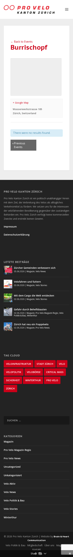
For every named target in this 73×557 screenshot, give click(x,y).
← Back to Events (22, 41)
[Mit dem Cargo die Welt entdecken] (8, 298)
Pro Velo (52, 380)
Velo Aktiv (9, 483)
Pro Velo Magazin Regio (47, 313)
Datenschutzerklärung (17, 234)
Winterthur (32, 315)
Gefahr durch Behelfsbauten (30, 309)
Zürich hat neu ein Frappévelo (31, 324)
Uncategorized (12, 466)
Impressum (10, 226)
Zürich (10, 388)
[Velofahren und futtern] (8, 284)
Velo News (41, 271)
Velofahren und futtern (27, 281)
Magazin (31, 271)
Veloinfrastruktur (18, 363)
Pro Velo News (43, 327)
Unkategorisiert (13, 475)
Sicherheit (13, 380)
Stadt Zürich (45, 363)
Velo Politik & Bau (14, 500)
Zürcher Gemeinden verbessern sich (35, 267)
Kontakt (36, 549)
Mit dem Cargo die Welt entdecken (34, 295)
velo (62, 363)
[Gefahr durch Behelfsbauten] (8, 311)
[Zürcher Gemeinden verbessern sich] (8, 270)
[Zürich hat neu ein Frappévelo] (8, 326)
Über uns (49, 545)
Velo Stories (41, 285)
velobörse (34, 372)
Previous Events (18, 145)
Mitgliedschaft (35, 545)
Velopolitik (13, 372)
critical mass (54, 372)
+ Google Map (21, 102)
